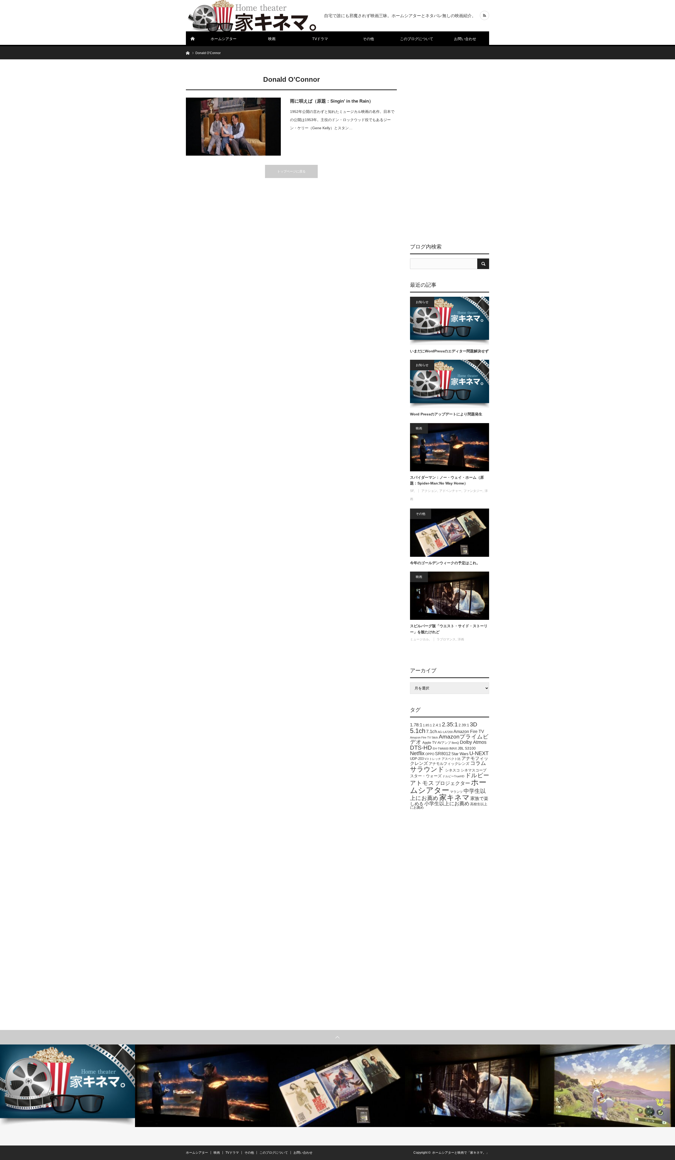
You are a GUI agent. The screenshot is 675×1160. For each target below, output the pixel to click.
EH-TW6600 (441, 748)
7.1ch (431, 731)
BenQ (455, 742)
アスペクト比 (451, 758)
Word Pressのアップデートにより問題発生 (446, 414)
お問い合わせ (465, 39)
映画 (272, 39)
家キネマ (454, 797)
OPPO (429, 754)
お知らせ (422, 302)
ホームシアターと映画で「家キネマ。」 (460, 1152)
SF (412, 491)
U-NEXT (479, 753)
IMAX (453, 748)
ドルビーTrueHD (453, 776)
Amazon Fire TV (469, 731)
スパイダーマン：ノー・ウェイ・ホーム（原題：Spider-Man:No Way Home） (447, 480)
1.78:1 (416, 724)
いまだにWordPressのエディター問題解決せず (449, 351)
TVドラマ (320, 39)
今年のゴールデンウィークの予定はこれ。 (445, 563)
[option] (67, 1085)
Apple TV (429, 743)
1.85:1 (427, 725)
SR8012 (443, 753)
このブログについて (416, 39)
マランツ (456, 792)
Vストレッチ (433, 758)
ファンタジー (473, 491)
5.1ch (417, 730)
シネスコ (452, 770)
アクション (429, 491)
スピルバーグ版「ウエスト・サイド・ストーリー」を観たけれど (449, 629)
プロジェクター (452, 783)
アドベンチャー (450, 491)
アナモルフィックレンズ (449, 763)
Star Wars (460, 754)
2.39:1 (464, 725)
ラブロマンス (446, 639)
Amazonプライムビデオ (449, 739)
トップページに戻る (291, 171)
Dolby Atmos (473, 742)
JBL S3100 (467, 748)
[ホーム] (193, 38)
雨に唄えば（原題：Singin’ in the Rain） (331, 101)
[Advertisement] (449, 152)
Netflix (417, 753)
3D (473, 724)
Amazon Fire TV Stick (424, 737)
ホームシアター (224, 39)
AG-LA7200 (445, 732)
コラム (478, 763)
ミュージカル (419, 639)
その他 (368, 39)
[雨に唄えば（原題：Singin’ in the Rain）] (233, 127)
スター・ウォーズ (426, 776)
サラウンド (427, 769)
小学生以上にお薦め (446, 803)
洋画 (461, 639)
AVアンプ (444, 743)
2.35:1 (450, 724)
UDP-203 (417, 759)
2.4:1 (437, 725)
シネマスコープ (473, 770)
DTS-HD (421, 747)
